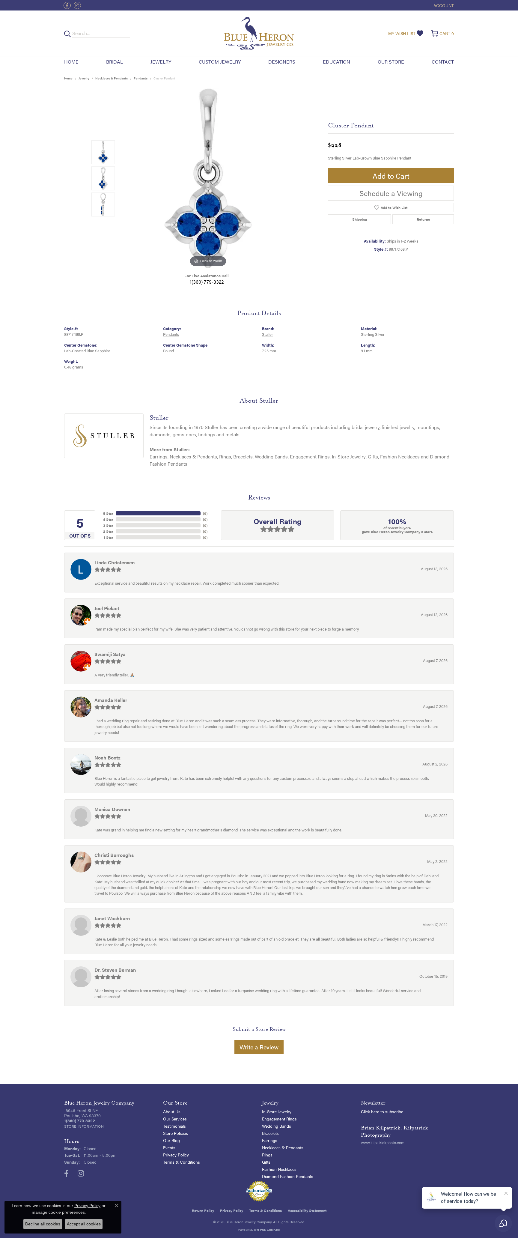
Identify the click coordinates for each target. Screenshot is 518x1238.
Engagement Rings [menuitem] (279, 1119)
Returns (423, 219)
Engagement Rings (310, 456)
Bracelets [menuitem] (270, 1133)
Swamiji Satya (110, 654)
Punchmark (270, 1230)
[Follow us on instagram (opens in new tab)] (77, 5)
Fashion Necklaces (400, 456)
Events (169, 1147)
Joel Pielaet (106, 608)
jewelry (84, 78)
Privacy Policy (176, 1155)
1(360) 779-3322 (207, 281)
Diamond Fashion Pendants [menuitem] (287, 1176)
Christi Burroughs (114, 855)
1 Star (108, 537)
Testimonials (174, 1126)
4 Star (108, 519)
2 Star (108, 531)
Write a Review (259, 1047)
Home (71, 61)
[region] (208, 178)
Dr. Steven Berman (115, 969)
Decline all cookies (42, 1224)
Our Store (391, 61)
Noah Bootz (107, 757)
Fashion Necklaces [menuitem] (279, 1169)
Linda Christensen (114, 562)
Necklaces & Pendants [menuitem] (282, 1147)
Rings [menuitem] (267, 1155)
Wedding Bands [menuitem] (276, 1126)
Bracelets (243, 456)
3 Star (108, 525)
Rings (225, 456)
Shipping (359, 219)
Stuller (267, 334)
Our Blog (171, 1140)
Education (336, 61)
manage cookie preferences (58, 1212)
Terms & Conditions (181, 1162)
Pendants (140, 78)
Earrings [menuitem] (269, 1140)
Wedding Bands (271, 456)
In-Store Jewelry (349, 456)
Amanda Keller (110, 700)
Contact (443, 61)
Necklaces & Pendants (111, 78)
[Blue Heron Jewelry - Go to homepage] (259, 33)
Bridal (114, 61)
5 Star (108, 513)
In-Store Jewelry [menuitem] (276, 1111)
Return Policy (203, 1210)
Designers (281, 61)
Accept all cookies (84, 1224)
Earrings (159, 456)
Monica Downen (112, 809)
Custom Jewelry (220, 61)
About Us (171, 1111)
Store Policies (175, 1133)
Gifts (373, 456)
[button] (443, 5)
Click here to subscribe (382, 1111)
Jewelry (160, 61)
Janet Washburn (112, 918)
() (205, 513)
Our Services (175, 1119)
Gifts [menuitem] (266, 1162)
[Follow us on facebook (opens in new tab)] (67, 5)
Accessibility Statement (307, 1210)
